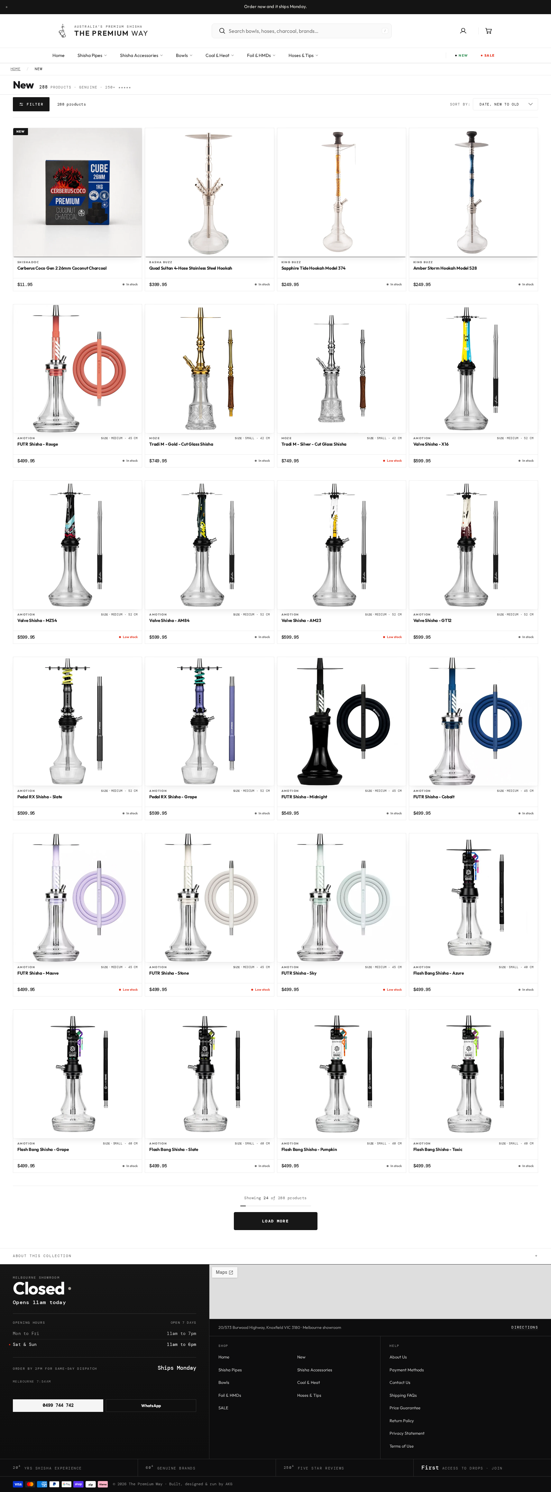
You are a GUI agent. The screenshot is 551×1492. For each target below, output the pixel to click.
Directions (524, 1327)
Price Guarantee (405, 1407)
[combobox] (303, 31)
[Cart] (489, 31)
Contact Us (400, 1382)
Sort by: (460, 104)
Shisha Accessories (314, 1369)
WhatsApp (151, 1405)
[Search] (219, 31)
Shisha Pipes (230, 1369)
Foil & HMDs (229, 1395)
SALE (223, 1407)
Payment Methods (407, 1369)
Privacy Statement (407, 1433)
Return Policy (402, 1420)
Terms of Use (402, 1446)
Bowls (223, 1382)
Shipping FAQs (403, 1395)
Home (16, 69)
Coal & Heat (308, 1382)
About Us (398, 1356)
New (301, 1356)
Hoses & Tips (309, 1395)
